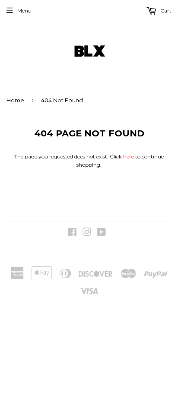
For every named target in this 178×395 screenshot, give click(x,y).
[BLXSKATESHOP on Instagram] (87, 233)
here (128, 156)
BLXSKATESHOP (64, 255)
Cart (165, 10)
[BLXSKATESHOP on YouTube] (101, 233)
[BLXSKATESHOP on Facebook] (72, 233)
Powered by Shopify (123, 255)
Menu (24, 10)
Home (15, 100)
